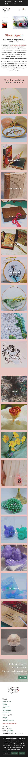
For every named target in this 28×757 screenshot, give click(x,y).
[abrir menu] (25, 9)
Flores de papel (6, 706)
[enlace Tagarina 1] (14, 298)
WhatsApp (10, 730)
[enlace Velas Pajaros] (14, 557)
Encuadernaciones (6, 710)
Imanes (4, 703)
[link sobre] (14, 691)
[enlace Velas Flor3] (14, 501)
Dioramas (4, 704)
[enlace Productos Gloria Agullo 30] (14, 417)
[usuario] (19, 9)
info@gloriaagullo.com (17, 1)
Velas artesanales (6, 709)
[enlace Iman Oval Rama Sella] (14, 129)
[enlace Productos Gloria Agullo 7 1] (14, 157)
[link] (6, 10)
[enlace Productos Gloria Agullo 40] (14, 473)
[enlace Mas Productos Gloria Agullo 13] (14, 213)
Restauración (5, 712)
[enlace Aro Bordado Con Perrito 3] (14, 270)
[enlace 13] (14, 585)
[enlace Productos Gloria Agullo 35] (14, 445)
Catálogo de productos (8, 720)
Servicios (4, 719)
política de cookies (15, 749)
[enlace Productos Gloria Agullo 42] (14, 614)
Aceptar (22, 753)
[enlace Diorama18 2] (14, 388)
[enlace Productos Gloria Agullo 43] (14, 642)
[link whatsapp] (7, 4)
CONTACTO (23, 677)
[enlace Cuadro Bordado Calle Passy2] (14, 326)
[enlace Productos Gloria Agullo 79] (14, 185)
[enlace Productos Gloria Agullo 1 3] (14, 241)
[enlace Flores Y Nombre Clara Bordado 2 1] (14, 101)
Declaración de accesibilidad (9, 723)
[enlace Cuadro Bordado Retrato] (14, 354)
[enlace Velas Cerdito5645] (14, 529)
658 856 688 (8, 1)
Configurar (7, 753)
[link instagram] (5, 4)
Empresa (4, 717)
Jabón (4, 707)
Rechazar (14, 753)
